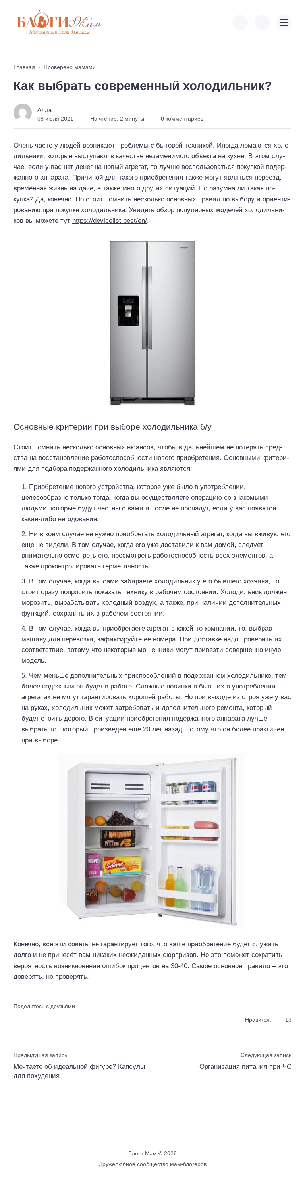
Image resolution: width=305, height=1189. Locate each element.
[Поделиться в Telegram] (33, 1020)
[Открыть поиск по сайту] (262, 22)
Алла (44, 110)
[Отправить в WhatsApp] (61, 1020)
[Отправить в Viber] (47, 1020)
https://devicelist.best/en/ (109, 220)
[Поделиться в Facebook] (19, 1020)
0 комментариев (182, 118)
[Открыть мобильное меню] (283, 22)
